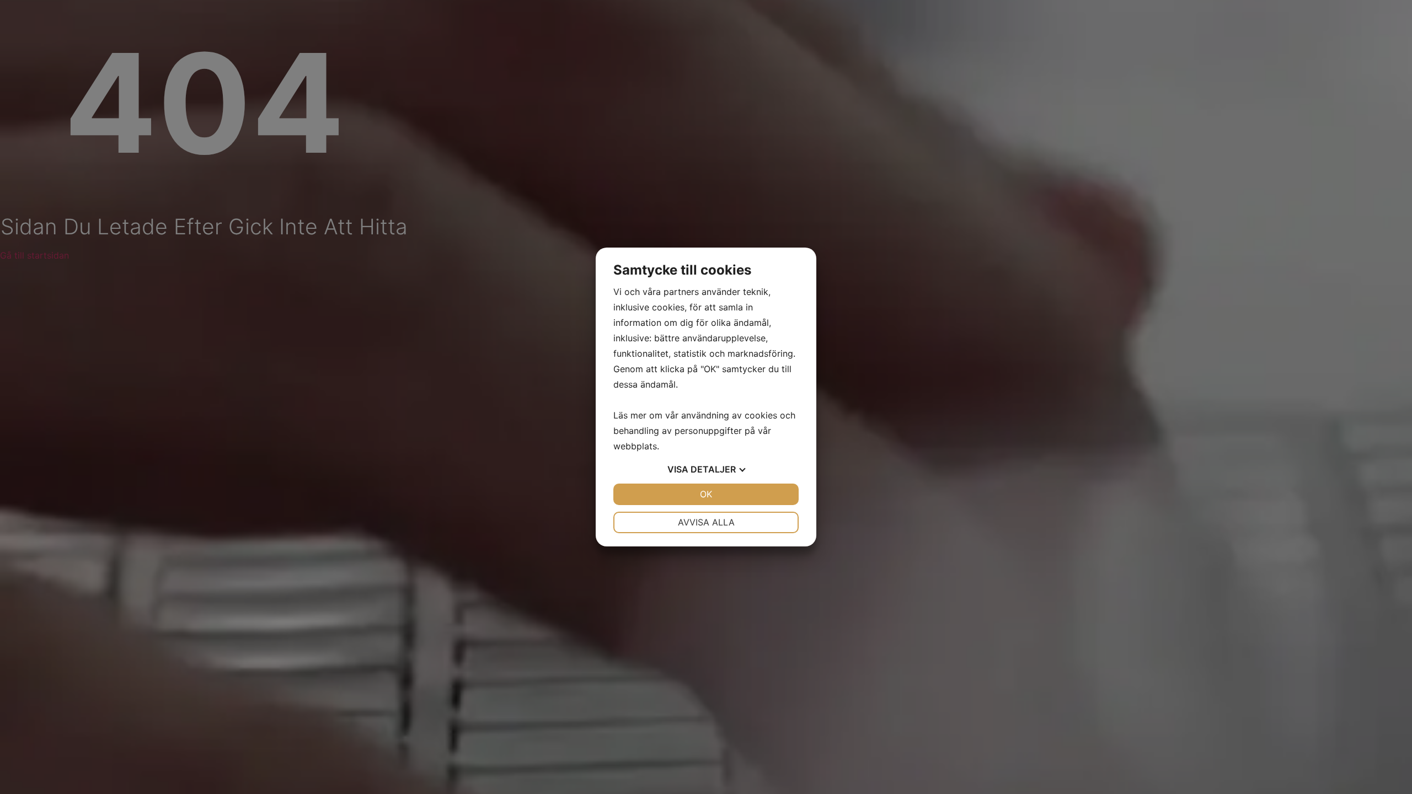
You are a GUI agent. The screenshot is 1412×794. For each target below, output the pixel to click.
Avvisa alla (706, 522)
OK (706, 494)
